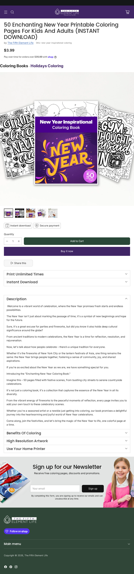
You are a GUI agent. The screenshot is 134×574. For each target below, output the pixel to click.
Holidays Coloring (47, 65)
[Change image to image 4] (41, 213)
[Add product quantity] (19, 241)
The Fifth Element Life (21, 42)
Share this (20, 263)
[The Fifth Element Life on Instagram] (16, 567)
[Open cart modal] (127, 12)
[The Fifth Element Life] (67, 12)
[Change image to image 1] (8, 213)
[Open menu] (5, 12)
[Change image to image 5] (53, 213)
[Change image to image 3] (30, 213)
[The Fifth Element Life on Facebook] (6, 567)
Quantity (9, 234)
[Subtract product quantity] (7, 241)
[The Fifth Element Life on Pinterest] (11, 567)
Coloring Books (14, 65)
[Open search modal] (12, 12)
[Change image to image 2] (19, 213)
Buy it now (67, 251)
